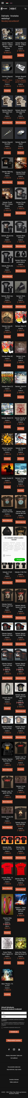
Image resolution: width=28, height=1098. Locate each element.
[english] (11, 3)
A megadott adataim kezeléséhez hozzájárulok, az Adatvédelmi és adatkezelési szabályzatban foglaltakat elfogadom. (12, 1024)
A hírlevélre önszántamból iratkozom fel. (12, 1027)
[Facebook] (9, 1049)
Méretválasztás (7, 123)
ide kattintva (11, 550)
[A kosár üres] (25, 9)
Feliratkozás (14, 1032)
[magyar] (7, 3)
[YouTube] (19, 1049)
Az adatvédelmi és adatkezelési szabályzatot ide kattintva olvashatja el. (12, 1020)
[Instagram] (14, 1049)
